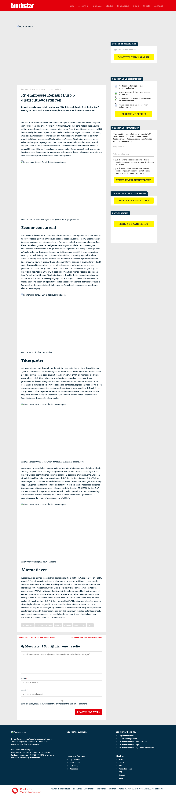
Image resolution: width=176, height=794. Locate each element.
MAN (121, 772)
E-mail (24, 690)
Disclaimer (77, 789)
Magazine (123, 5)
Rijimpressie (79, 625)
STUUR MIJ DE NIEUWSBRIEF (133, 180)
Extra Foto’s (74, 763)
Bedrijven (73, 766)
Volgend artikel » (87, 637)
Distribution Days (44, 625)
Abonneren (101, 789)
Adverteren (89, 789)
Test (90, 625)
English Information (127, 736)
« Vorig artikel (37, 637)
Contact (158, 5)
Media (109, 5)
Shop (136, 5)
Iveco (121, 778)
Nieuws (83, 5)
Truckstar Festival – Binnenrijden (133, 742)
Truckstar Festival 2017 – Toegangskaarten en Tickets (141, 789)
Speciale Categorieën (128, 739)
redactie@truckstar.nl (30, 757)
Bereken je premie (134, 114)
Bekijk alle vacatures (133, 200)
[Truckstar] (22, 5)
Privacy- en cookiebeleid (60, 789)
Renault (67, 625)
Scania (121, 763)
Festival (97, 5)
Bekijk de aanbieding (133, 223)
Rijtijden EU (74, 760)
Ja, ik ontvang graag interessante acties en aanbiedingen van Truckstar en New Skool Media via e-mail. (135, 162)
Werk (146, 5)
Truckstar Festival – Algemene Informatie (136, 748)
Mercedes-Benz (125, 769)
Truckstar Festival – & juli (129, 745)
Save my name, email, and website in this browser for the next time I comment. (54, 704)
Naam (24, 679)
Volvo (121, 760)
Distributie (28, 625)
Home (71, 5)
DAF (120, 766)
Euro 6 (58, 625)
